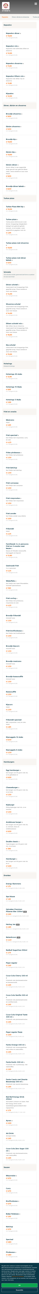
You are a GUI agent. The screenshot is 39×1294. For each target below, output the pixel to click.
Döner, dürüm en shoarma (20, 17)
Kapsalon (5, 17)
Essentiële (19, 1290)
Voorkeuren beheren (18, 1276)
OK (19, 1285)
